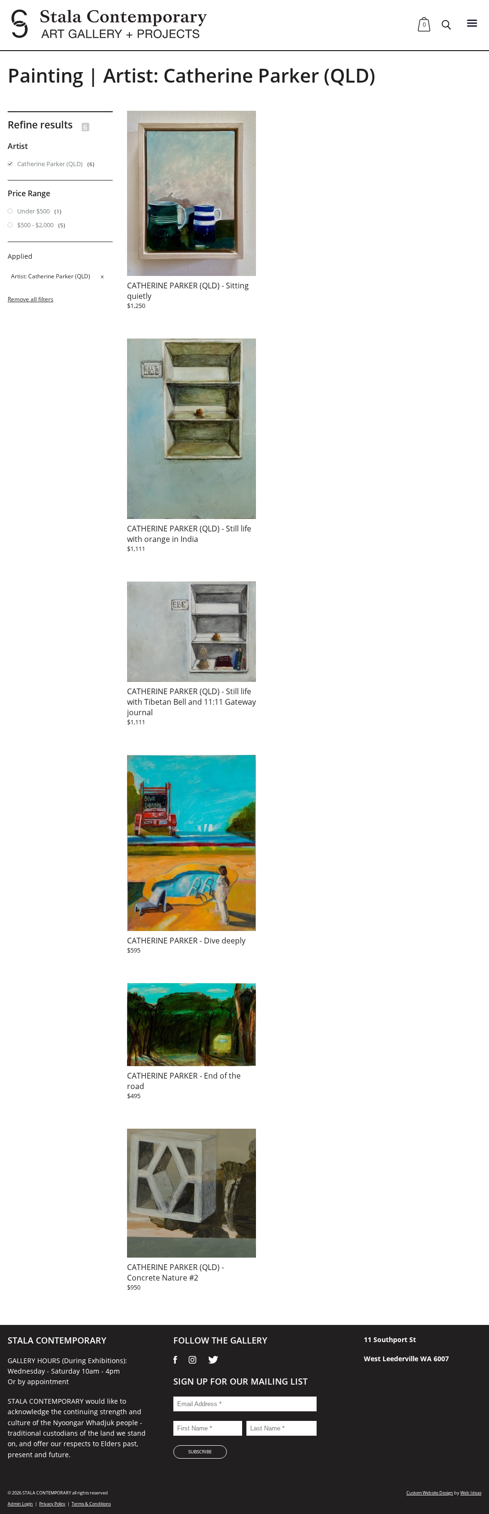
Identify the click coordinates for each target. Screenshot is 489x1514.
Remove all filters (30, 299)
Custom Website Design (429, 1493)
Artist (18, 276)
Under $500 (33, 211)
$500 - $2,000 (35, 225)
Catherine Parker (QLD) (50, 163)
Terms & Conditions (91, 1504)
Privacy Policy (52, 1504)
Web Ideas (470, 1493)
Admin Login (20, 1504)
